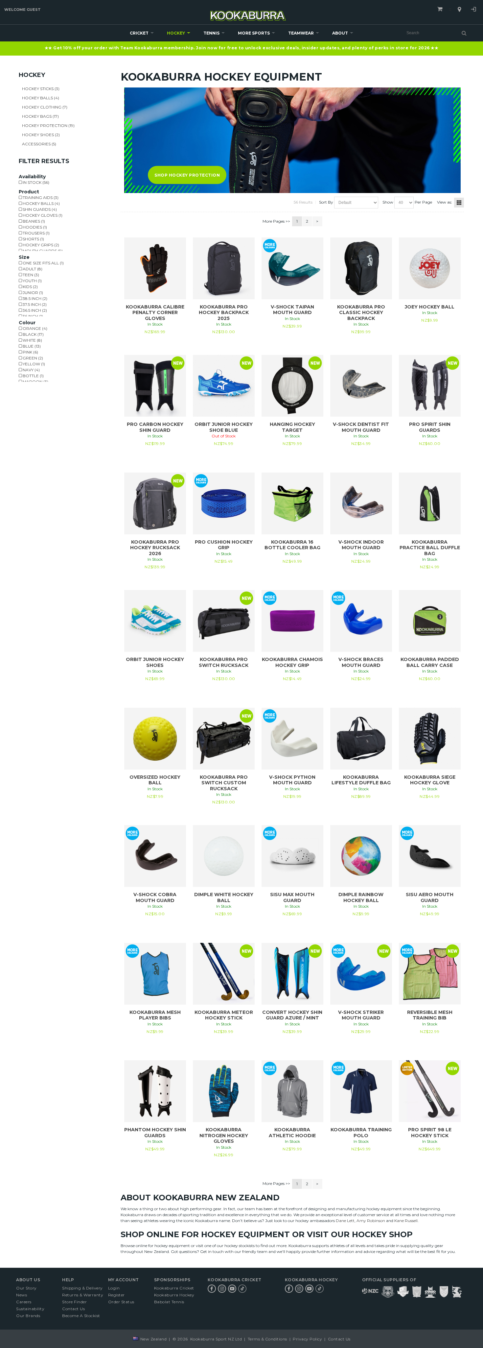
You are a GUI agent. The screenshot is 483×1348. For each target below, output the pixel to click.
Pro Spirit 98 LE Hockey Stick (429, 1133)
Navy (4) (31, 369)
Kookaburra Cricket (174, 1288)
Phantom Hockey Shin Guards (155, 1133)
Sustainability (30, 1308)
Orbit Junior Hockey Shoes (155, 662)
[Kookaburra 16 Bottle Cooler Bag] (292, 503)
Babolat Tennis (169, 1301)
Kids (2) (30, 286)
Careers (24, 1301)
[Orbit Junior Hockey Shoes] (155, 621)
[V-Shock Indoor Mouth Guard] (361, 503)
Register (116, 1294)
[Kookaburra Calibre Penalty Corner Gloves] (155, 268)
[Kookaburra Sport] (248, 13)
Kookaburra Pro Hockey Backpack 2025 (224, 312)
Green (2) (32, 357)
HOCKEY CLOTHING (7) (44, 107)
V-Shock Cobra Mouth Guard (154, 897)
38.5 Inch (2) (34, 298)
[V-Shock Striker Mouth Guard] (361, 974)
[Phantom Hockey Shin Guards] (155, 1091)
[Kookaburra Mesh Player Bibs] (155, 974)
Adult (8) (32, 268)
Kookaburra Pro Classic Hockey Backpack (361, 312)
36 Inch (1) (32, 316)
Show (387, 202)
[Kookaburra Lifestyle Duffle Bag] (361, 739)
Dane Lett (345, 1220)
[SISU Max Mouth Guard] (292, 856)
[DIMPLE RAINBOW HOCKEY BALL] (361, 856)
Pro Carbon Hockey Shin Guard (155, 427)
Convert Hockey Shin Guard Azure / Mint (292, 1015)
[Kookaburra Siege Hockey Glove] (430, 739)
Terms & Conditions (267, 1338)
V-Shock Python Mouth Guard (292, 780)
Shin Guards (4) (39, 209)
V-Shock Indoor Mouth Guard (361, 545)
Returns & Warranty (82, 1294)
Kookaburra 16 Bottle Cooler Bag (292, 545)
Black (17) (33, 334)
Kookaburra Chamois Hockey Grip (292, 662)
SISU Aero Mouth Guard (429, 897)
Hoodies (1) (34, 227)
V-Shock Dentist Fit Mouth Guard (361, 427)
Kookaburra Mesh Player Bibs (155, 1015)
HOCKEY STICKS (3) (40, 88)
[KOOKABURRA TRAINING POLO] (361, 1091)
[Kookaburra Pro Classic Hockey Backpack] (361, 268)
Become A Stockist (81, 1315)
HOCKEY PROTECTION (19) (48, 125)
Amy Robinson (370, 1220)
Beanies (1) (33, 221)
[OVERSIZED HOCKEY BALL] (155, 739)
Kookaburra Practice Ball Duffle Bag (430, 547)
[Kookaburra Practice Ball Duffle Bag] (430, 503)
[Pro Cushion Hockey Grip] (224, 503)
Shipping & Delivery (82, 1288)
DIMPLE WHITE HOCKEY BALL (223, 897)
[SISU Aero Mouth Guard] (430, 856)
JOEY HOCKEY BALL (429, 307)
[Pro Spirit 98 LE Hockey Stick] (430, 1091)
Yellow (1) (33, 363)
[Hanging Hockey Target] (292, 386)
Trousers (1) (36, 233)
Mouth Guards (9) (42, 250)
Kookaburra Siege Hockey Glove (429, 780)
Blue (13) (31, 346)
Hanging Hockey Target (292, 427)
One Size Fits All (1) (43, 262)
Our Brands (28, 1315)
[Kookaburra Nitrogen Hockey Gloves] (224, 1091)
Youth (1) (32, 280)
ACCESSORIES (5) (39, 143)
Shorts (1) (33, 238)
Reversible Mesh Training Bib (429, 1015)
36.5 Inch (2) (34, 310)
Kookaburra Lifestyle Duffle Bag (361, 780)
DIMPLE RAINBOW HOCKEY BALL (360, 897)
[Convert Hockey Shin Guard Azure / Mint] (292, 974)
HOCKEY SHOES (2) (41, 134)
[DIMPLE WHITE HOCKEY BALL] (224, 856)
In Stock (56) (35, 182)
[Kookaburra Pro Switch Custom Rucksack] (224, 739)
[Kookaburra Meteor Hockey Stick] (224, 974)
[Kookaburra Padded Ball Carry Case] (430, 621)
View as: (444, 202)
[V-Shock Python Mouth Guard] (292, 739)
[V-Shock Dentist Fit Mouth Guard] (361, 386)
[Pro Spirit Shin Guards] (430, 386)
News (21, 1294)
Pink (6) (30, 352)
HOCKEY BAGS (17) (40, 116)
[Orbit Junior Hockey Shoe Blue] (224, 386)
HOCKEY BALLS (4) (40, 97)
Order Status (121, 1301)
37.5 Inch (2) (34, 304)
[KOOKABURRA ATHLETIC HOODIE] (292, 1091)
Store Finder (74, 1301)
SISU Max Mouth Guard (292, 897)
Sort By (326, 202)
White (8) (32, 340)
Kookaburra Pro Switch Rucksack (223, 662)
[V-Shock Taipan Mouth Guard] (292, 268)
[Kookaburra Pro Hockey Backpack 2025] (224, 268)
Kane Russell (406, 1220)
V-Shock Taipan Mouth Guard (292, 310)
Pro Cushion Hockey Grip (224, 545)
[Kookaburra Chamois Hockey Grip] (292, 621)
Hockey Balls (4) (41, 203)
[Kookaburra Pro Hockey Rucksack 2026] (155, 503)
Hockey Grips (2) (40, 244)
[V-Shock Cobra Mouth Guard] (155, 856)
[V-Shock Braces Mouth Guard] (361, 621)
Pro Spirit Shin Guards (429, 427)
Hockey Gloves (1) (42, 215)
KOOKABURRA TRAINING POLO (361, 1133)
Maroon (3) (35, 381)
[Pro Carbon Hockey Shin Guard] (155, 386)
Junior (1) (32, 292)
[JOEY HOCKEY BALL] (430, 268)
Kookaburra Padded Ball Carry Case (430, 662)
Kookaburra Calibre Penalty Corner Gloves (155, 312)
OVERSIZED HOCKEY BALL (154, 780)
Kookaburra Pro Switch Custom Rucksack (224, 783)
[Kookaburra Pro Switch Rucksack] (224, 621)
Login (473, 10)
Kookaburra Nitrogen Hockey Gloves (223, 1135)
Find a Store (459, 9)
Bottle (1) (33, 375)
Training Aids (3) (40, 197)
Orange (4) (34, 328)
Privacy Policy (307, 1338)
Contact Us (73, 1308)
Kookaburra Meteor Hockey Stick (224, 1015)
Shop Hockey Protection (187, 174)
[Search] (464, 33)
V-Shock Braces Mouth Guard (360, 662)
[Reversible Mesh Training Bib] (430, 974)
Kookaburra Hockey (174, 1294)
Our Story (26, 1288)
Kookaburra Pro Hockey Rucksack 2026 (155, 547)
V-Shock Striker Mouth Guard (361, 1015)
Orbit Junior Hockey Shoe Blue (224, 427)
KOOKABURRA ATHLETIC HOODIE (292, 1133)
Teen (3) (30, 274)
